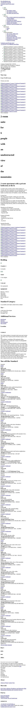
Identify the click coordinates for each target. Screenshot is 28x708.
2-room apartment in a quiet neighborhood (10, 460)
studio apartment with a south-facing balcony (11, 387)
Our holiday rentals (11, 10)
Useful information (8, 32)
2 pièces (2, 470)
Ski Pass (3, 320)
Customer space (4, 4)
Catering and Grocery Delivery (14, 21)
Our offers (3, 1)
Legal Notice (4, 705)
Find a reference (7, 688)
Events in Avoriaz (11, 40)
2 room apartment (5, 518)
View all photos (4, 66)
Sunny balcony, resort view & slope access (11, 480)
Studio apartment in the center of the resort (11, 544)
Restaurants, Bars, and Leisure (14, 37)
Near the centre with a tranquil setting (9, 508)
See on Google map (12, 698)
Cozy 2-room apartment (6, 499)
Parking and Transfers (12, 22)
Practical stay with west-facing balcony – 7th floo (12, 415)
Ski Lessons (3, 323)
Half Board (3, 319)
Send (16, 662)
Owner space (11, 4)
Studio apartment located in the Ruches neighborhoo (13, 451)
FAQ (2, 688)
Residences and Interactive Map (18, 688)
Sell (7, 29)
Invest (8, 28)
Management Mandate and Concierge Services (12, 689)
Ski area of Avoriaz (11, 35)
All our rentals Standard (6, 645)
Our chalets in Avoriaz (12, 12)
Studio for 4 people (5, 377)
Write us (13, 704)
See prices (3, 70)
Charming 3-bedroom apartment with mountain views (13, 433)
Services (6, 16)
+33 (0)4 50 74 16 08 (6, 704)
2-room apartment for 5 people (8, 580)
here (20, 666)
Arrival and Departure (12, 36)
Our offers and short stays (13, 13)
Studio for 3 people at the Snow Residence (11, 424)
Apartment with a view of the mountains (10, 490)
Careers (10, 682)
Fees (13, 682)
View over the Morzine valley (8, 535)
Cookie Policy (10, 705)
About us (3, 682)
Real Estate (6, 27)
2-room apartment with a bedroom (9, 630)
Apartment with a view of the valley (9, 571)
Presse (6, 682)
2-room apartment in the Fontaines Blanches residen (13, 619)
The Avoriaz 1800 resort (12, 33)
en (1, 5)
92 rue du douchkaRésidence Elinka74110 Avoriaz (5, 697)
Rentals (5, 9)
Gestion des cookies (18, 705)
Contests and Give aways (7, 706)
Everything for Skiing (12, 20)
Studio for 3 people (5, 591)
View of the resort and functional (8, 639)
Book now (7, 1)
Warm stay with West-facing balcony (9, 405)
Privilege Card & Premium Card (14, 24)
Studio (2, 365)
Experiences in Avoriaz (12, 39)
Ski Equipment (4, 322)
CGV (14, 706)
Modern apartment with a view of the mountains (12, 562)
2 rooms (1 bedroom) (6, 411)
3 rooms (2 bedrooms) (6, 392)
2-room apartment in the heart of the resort (10, 600)
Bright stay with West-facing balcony (9, 396)
